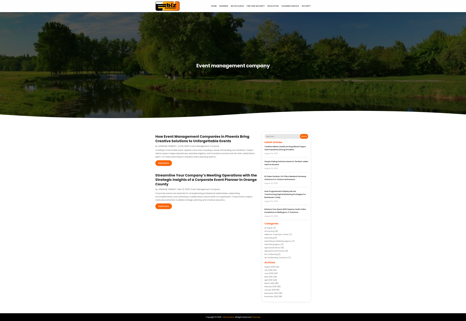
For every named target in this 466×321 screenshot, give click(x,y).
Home (214, 6)
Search (304, 136)
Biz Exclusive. (228, 317)
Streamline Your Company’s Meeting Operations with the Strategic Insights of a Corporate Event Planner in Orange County (206, 180)
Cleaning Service (290, 6)
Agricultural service (272, 247)
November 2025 (271, 296)
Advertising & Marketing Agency (277, 241)
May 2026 (268, 277)
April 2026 (268, 280)
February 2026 (270, 286)
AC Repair (268, 228)
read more (163, 163)
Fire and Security (256, 6)
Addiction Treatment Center (276, 234)
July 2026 (268, 270)
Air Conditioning (271, 254)
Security (306, 6)
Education (273, 6)
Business (223, 6)
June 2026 (268, 273)
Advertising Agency (272, 244)
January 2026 (270, 290)
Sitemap (256, 317)
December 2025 (271, 293)
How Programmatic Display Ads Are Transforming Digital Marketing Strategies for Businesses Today (285, 194)
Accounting (269, 231)
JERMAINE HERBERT (167, 146)
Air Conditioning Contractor (276, 257)
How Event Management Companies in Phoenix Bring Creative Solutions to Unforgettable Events (202, 138)
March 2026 (269, 283)
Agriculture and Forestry (274, 251)
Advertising (269, 238)
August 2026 (269, 267)
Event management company (204, 146)
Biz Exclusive (237, 6)
